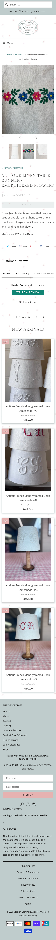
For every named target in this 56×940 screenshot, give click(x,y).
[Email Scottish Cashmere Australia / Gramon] (34, 804)
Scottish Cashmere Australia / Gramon (31, 911)
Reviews (7, 725)
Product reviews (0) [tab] (17, 273)
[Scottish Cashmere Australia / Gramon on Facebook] (22, 804)
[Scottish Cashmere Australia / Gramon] (28, 27)
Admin (28, 903)
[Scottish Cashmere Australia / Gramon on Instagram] (28, 804)
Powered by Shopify (28, 915)
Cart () (26, 11)
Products (19, 54)
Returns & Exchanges (28, 872)
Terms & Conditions (28, 878)
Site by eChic (28, 890)
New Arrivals (28, 329)
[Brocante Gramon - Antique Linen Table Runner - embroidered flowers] (28, 99)
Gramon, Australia (12, 168)
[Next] (35, 137)
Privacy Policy (28, 884)
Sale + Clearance (11, 744)
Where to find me (12, 730)
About (6, 716)
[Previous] (20, 137)
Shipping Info (28, 865)
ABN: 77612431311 (28, 897)
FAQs (5, 749)
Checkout (40, 11)
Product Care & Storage (15, 735)
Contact (7, 720)
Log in (13, 11)
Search (6, 711)
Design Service (10, 739)
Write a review (28, 292)
